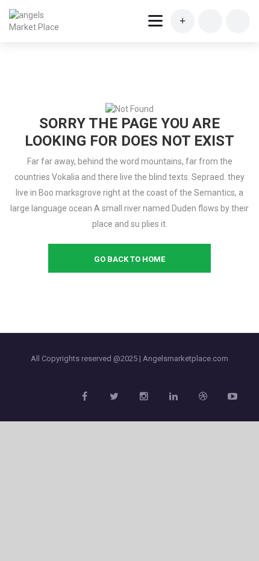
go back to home (129, 259)
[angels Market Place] (37, 21)
